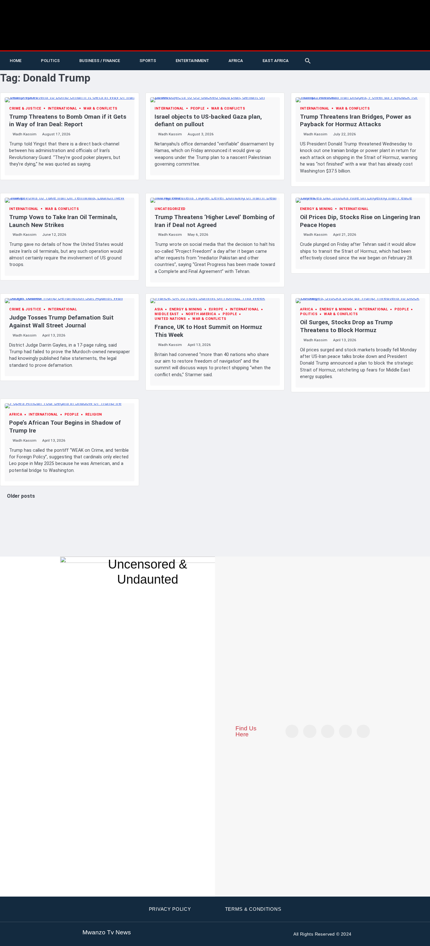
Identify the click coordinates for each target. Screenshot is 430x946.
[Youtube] (353, 56)
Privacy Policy (170, 909)
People (197, 108)
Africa (236, 60)
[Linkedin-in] (327, 731)
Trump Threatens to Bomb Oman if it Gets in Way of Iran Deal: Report (67, 120)
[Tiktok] (366, 56)
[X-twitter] (340, 56)
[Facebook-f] (378, 56)
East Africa (276, 60)
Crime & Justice (25, 108)
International (62, 108)
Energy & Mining (316, 209)
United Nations (170, 318)
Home (15, 60)
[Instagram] (363, 731)
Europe (216, 309)
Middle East (167, 314)
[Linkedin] (404, 56)
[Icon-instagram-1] (391, 56)
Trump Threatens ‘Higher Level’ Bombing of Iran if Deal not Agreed (215, 221)
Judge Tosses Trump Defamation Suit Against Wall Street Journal (61, 321)
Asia (159, 309)
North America (201, 314)
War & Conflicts (100, 108)
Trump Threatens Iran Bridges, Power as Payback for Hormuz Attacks (355, 120)
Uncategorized (170, 209)
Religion (93, 414)
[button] (307, 60)
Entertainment (192, 60)
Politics (50, 60)
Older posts (21, 496)
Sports (147, 60)
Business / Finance (99, 60)
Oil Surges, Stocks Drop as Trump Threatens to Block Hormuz (346, 326)
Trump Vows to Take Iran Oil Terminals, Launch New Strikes (63, 221)
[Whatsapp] (340, 65)
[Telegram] (417, 56)
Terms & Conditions (253, 909)
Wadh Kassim (25, 134)
